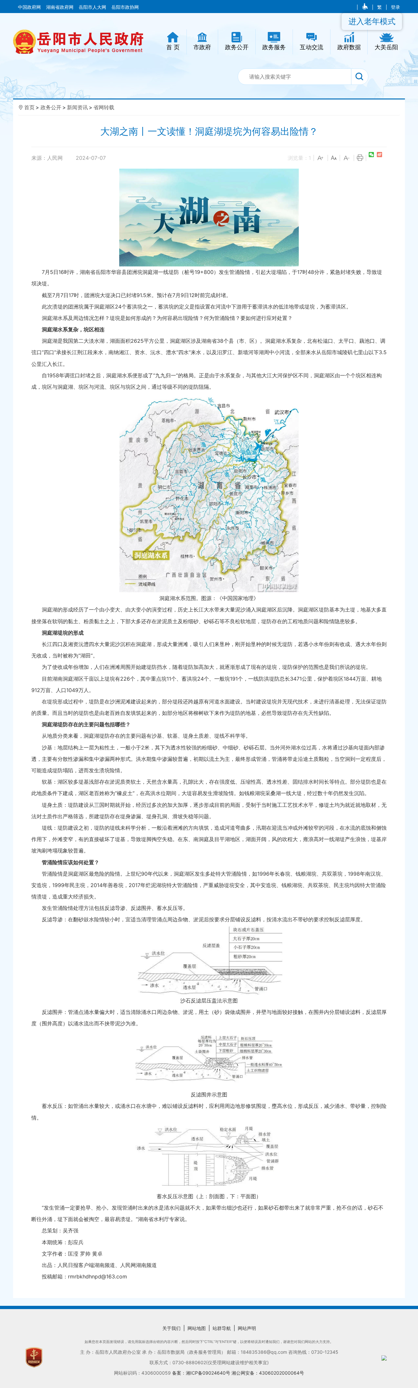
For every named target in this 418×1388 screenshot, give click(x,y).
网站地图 (196, 1328)
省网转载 (103, 107)
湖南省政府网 (60, 7)
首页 (29, 107)
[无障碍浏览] (365, 7)
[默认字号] (333, 158)
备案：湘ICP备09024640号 (202, 1373)
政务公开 (50, 107)
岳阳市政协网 (125, 7)
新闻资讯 (77, 107)
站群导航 (222, 1328)
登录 (395, 7)
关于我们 (171, 1328)
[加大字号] (320, 158)
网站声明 (247, 1328)
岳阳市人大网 (93, 7)
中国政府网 (30, 7)
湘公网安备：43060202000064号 (268, 1373)
